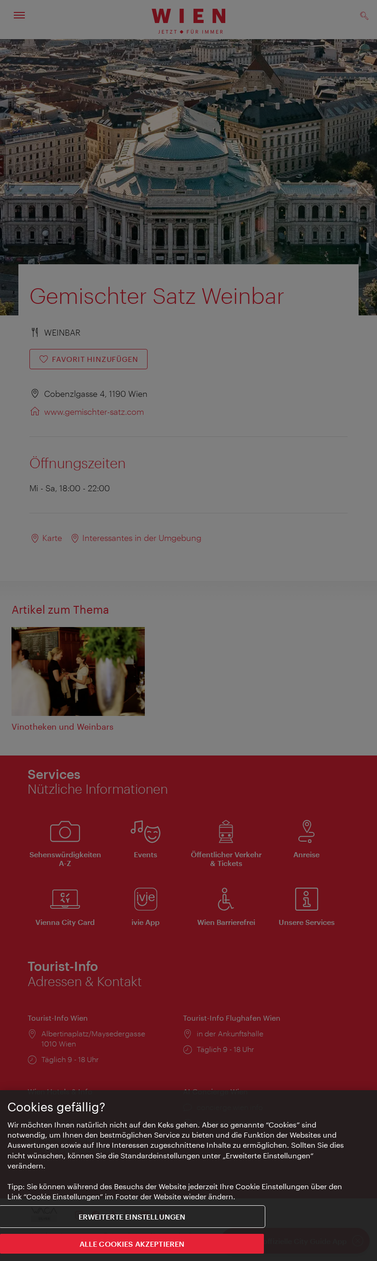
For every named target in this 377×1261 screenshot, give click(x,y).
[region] (188, 1175)
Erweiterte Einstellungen (132, 1216)
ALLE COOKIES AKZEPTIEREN (132, 1243)
